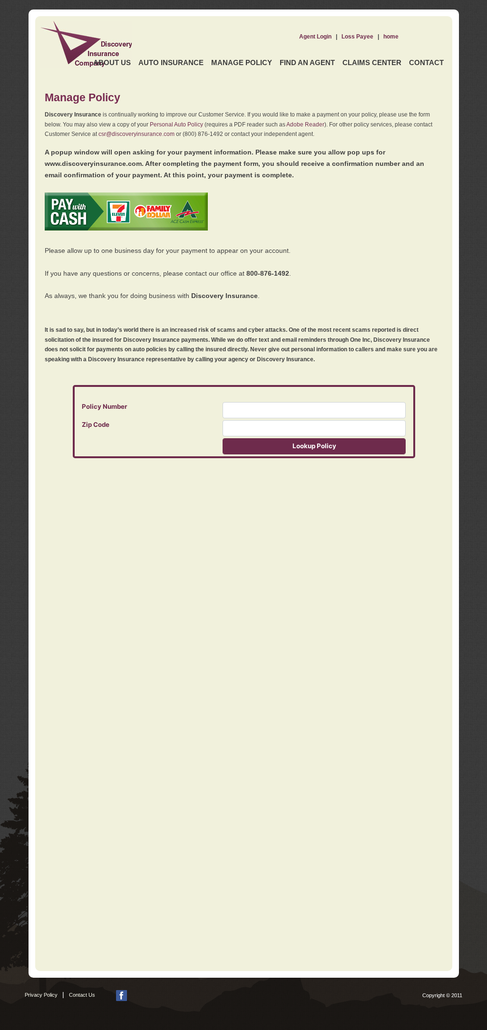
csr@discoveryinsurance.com (136, 134)
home (391, 36)
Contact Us (82, 995)
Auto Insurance (171, 62)
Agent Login (315, 36)
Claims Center (371, 62)
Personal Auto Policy (176, 124)
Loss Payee (357, 36)
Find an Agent (307, 62)
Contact (426, 62)
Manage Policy (241, 62)
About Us (112, 62)
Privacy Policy (41, 995)
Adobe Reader (305, 124)
